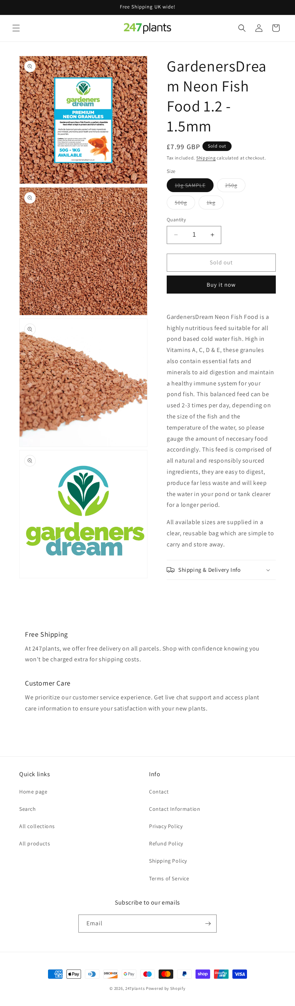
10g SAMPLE (194, 186)
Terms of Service (169, 878)
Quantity (176, 219)
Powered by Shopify (166, 988)
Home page (33, 791)
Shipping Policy (168, 860)
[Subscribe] (207, 924)
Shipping (206, 158)
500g (185, 204)
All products (34, 843)
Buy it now (221, 284)
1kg (215, 204)
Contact (159, 791)
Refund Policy (166, 843)
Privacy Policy (165, 826)
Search (27, 808)
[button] (16, 28)
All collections (37, 826)
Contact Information (174, 808)
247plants (135, 988)
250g (235, 186)
